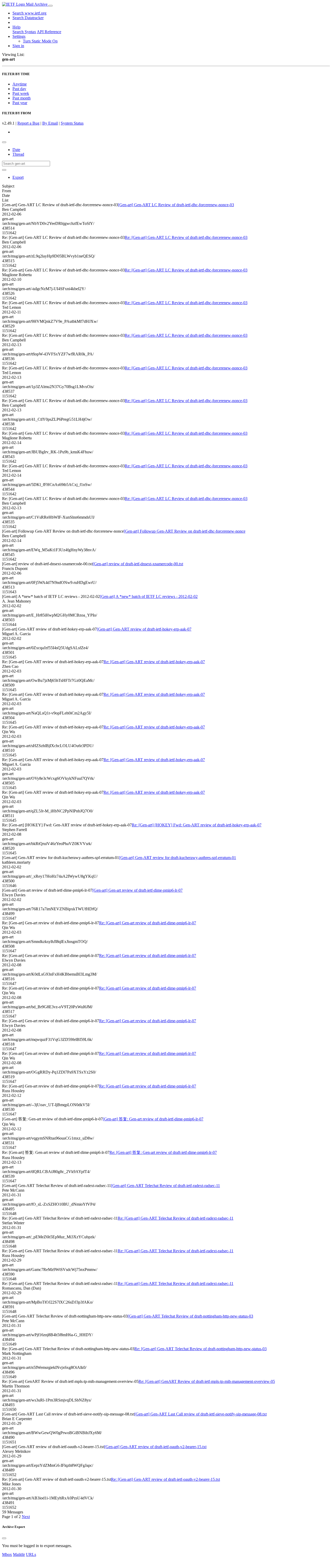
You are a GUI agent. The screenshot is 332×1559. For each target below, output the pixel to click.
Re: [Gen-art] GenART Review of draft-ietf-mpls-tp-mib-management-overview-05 (207, 1381)
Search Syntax (24, 32)
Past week (20, 93)
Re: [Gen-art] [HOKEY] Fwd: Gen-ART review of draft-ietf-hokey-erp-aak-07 (196, 825)
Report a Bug (28, 123)
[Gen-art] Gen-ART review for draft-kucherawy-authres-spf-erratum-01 (177, 857)
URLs (31, 1554)
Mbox (7, 1554)
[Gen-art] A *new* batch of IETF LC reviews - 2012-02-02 (149, 596)
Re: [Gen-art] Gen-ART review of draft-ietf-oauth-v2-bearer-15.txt (165, 1479)
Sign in (18, 46)
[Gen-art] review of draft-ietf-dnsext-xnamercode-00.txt (138, 564)
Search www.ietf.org (29, 13)
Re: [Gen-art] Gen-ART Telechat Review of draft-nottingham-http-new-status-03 (200, 1349)
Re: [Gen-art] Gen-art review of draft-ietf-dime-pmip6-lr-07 (147, 923)
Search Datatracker (28, 18)
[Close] (4, 1538)
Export (18, 177)
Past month (21, 98)
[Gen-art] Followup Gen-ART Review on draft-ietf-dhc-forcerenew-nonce (184, 531)
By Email (50, 123)
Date (16, 149)
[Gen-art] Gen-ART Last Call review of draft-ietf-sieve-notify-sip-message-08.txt (200, 1414)
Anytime (19, 84)
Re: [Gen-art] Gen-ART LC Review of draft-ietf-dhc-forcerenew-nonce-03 (186, 237)
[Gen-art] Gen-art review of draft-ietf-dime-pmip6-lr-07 (137, 890)
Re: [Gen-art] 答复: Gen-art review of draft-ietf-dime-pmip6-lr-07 (163, 1152)
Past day (19, 89)
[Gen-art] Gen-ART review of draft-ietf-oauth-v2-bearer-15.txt (155, 1446)
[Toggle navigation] (51, 5)
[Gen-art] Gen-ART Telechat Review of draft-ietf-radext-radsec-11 (165, 1185)
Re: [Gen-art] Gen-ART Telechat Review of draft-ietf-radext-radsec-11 (175, 1218)
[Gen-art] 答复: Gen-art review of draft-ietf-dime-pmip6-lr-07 (153, 1119)
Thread (18, 154)
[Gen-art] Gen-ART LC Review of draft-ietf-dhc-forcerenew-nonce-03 (176, 205)
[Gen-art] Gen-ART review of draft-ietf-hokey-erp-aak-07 (144, 629)
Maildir (19, 1554)
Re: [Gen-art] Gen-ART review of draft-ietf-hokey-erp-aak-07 (154, 662)
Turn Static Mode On (40, 41)
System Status (72, 123)
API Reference (49, 32)
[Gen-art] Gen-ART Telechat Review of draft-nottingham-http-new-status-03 (190, 1316)
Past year (19, 103)
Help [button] (16, 27)
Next (26, 1516)
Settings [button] (18, 36)
